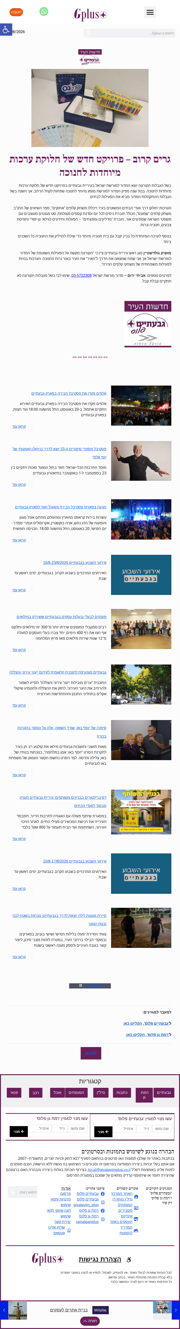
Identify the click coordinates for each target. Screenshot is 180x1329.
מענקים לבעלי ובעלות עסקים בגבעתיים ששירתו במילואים (61, 617)
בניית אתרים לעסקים (69, 1310)
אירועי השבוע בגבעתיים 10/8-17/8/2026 (74, 861)
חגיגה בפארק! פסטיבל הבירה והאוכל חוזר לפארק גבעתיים (60, 507)
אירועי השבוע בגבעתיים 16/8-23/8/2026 (74, 563)
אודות (66, 1188)
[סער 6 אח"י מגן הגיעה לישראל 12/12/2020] (4, 1310)
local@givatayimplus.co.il (109, 1170)
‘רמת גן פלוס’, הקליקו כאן (147, 1035)
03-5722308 (81, 276)
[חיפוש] (88, 33)
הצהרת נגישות (100, 1259)
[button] (6, 29)
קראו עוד (19, 426)
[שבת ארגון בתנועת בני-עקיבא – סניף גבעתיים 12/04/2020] (176, 1310)
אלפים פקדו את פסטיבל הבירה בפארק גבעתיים (68, 393)
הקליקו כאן (133, 1023)
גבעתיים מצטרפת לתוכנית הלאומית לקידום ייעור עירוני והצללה (57, 672)
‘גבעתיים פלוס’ (156, 1023)
